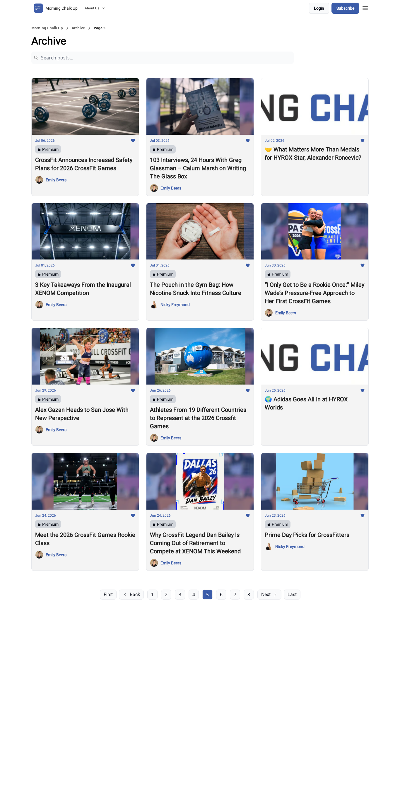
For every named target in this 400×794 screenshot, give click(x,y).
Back (135, 594)
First (108, 594)
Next (266, 594)
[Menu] (365, 7)
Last (292, 594)
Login (319, 8)
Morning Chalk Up (47, 28)
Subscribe (345, 8)
